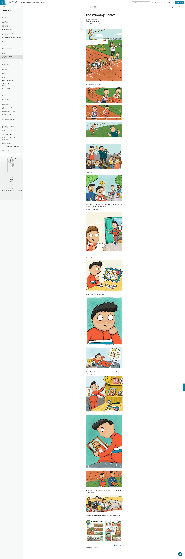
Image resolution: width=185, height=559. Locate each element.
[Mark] (82, 22)
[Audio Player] (180, 554)
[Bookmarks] (175, 6)
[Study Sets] (172, 6)
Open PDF (118, 545)
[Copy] (82, 25)
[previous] (25, 281)
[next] (183, 281)
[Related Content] (178, 6)
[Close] (82, 19)
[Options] (182, 6)
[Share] (82, 28)
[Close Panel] (21, 7)
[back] (2, 7)
